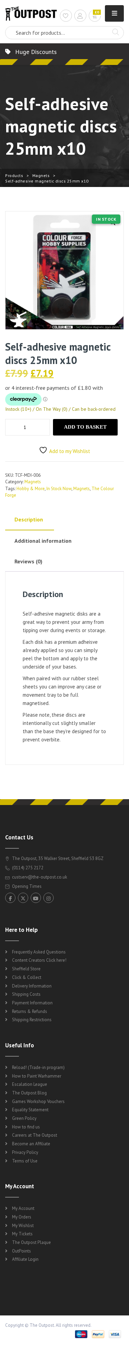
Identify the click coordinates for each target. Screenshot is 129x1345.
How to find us (26, 1127)
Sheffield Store (26, 969)
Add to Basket (85, 427)
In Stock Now (59, 489)
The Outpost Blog (29, 1093)
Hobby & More (31, 489)
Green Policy (24, 1118)
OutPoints (21, 1251)
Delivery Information (32, 986)
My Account (23, 1208)
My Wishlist (23, 1225)
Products (14, 175)
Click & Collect (26, 977)
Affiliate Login (25, 1259)
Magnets (41, 175)
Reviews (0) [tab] (28, 561)
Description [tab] (28, 519)
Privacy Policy (25, 1152)
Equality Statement (30, 1110)
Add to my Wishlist (69, 451)
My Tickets (22, 1234)
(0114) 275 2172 (27, 868)
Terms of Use (24, 1161)
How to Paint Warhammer (36, 1076)
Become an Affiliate (31, 1144)
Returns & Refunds (29, 1011)
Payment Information (32, 1003)
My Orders (21, 1217)
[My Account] (80, 17)
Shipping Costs (26, 994)
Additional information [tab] (43, 540)
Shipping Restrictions (32, 1020)
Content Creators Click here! (39, 960)
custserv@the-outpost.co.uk (39, 877)
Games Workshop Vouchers (38, 1101)
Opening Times (26, 886)
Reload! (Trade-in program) (38, 1067)
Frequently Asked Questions (39, 952)
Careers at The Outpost (34, 1135)
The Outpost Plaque (31, 1242)
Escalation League (29, 1084)
